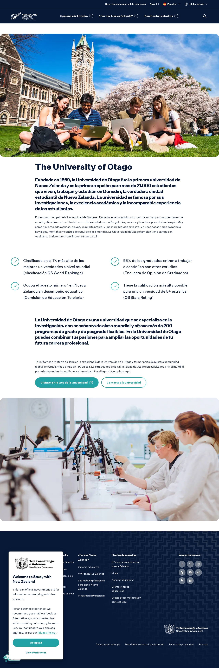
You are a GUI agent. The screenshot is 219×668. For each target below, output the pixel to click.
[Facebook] (182, 564)
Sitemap (203, 644)
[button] (76, 15)
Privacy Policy (46, 632)
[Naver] (190, 580)
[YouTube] (190, 572)
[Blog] (182, 572)
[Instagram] (198, 564)
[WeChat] (182, 580)
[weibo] (198, 572)
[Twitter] (190, 564)
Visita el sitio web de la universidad (64, 382)
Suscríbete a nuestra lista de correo (125, 4)
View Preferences (35, 652)
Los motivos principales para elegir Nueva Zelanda (91, 584)
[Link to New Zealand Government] (186, 629)
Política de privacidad (181, 644)
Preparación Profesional (91, 595)
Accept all (36, 642)
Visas (115, 573)
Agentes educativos (123, 579)
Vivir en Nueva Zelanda (91, 573)
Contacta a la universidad (124, 382)
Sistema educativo (88, 566)
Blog (152, 4)
